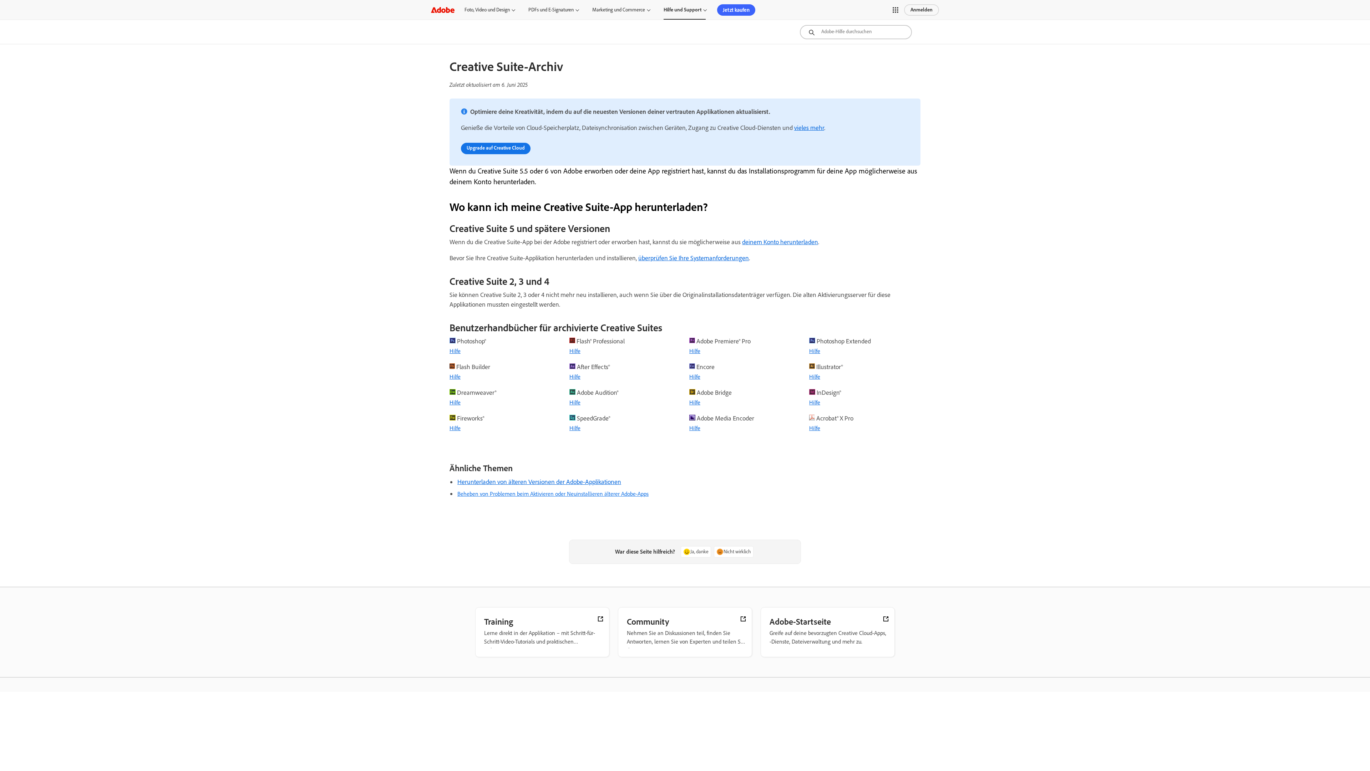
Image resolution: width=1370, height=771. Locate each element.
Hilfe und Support (682, 10)
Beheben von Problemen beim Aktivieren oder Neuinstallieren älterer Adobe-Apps (553, 493)
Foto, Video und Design (487, 10)
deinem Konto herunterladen (780, 242)
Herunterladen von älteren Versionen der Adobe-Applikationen (539, 482)
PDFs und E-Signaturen (551, 10)
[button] (895, 10)
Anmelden (921, 10)
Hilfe (455, 351)
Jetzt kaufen (736, 10)
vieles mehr (809, 128)
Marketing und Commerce (618, 10)
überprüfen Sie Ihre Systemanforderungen (693, 258)
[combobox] (856, 32)
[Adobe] (442, 10)
